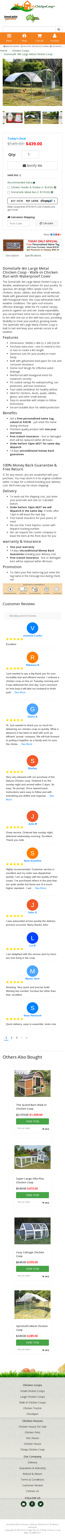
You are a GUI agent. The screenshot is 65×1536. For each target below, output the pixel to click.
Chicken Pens (32, 1432)
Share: (47, 234)
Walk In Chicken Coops (32, 1402)
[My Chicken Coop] (32, 6)
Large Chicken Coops (32, 1396)
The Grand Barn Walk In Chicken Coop (31, 1106)
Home (3, 50)
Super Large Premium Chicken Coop (29, 1521)
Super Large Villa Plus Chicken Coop (30, 1180)
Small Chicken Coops (32, 1391)
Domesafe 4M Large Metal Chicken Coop (28, 54)
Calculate (47, 223)
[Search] (58, 29)
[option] (32, 82)
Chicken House (32, 1443)
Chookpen (32, 1414)
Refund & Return (32, 1474)
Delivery (32, 1462)
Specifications (33, 255)
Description (12, 255)
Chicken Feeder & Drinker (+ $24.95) (32, 187)
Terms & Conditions (32, 1479)
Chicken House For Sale (32, 1426)
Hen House (32, 1438)
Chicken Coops (20, 50)
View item (32, 1121)
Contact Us (32, 1491)
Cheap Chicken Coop (32, 1449)
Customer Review (32, 1485)
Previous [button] (4, 117)
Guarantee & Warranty (32, 1468)
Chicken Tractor (32, 1408)
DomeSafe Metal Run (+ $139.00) (31, 192)
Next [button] (60, 117)
